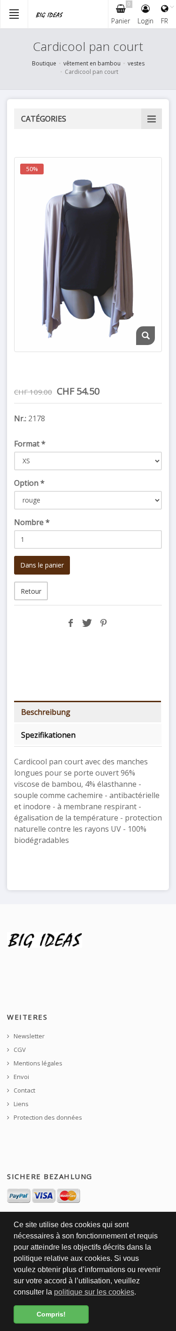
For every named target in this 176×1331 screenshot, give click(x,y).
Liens (20, 1104)
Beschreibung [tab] (45, 712)
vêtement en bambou (92, 63)
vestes (136, 63)
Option (29, 483)
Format (30, 444)
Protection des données (47, 1118)
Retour (31, 591)
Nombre (32, 522)
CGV (19, 1050)
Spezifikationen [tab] (48, 735)
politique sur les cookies (94, 1292)
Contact (23, 1090)
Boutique (44, 63)
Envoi (20, 1077)
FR (164, 20)
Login (145, 20)
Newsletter (28, 1036)
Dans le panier (42, 565)
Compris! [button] (51, 1314)
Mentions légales (37, 1063)
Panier (120, 12)
